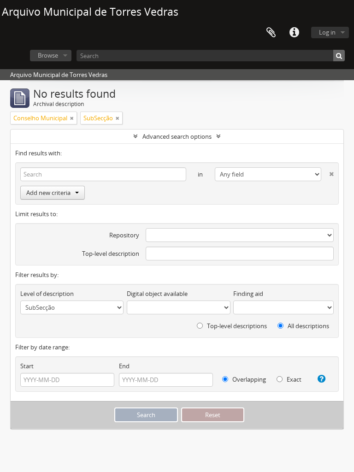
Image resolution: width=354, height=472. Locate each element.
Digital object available (157, 293)
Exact (293, 379)
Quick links (294, 32)
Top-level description (110, 253)
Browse (48, 55)
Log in (327, 32)
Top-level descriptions (236, 326)
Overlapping (248, 379)
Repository (124, 235)
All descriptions (307, 326)
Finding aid (248, 293)
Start (27, 366)
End (124, 366)
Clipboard (271, 32)
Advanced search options (177, 136)
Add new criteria (48, 193)
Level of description (47, 293)
